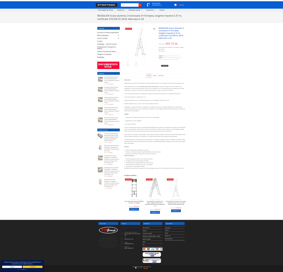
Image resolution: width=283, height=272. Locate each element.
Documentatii (146, 228)
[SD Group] (164, 66)
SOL (144, 244)
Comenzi (167, 230)
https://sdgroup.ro (129, 248)
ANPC (144, 242)
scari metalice (166, 59)
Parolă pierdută (168, 238)
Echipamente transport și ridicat (106, 48)
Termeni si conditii (147, 233)
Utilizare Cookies (147, 239)
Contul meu (149, 10)
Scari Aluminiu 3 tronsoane (174, 55)
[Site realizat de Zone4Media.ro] (138, 268)
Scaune (100, 41)
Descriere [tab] (148, 75)
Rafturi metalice (103, 35)
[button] (154, 29)
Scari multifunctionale (134, 199)
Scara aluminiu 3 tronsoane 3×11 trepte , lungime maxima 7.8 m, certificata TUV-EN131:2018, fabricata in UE (176, 203)
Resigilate (165, 55)
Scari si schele (102, 38)
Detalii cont (167, 235)
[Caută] (140, 5)
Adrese (166, 233)
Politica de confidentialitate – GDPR (151, 236)
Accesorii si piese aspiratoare (108, 33)
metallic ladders (170, 57)
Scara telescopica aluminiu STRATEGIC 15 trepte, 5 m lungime (134, 202)
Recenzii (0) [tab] (161, 75)
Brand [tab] (154, 75)
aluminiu (165, 57)
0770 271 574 (156, 3)
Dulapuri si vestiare (104, 54)
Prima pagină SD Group (105, 10)
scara (175, 57)
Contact (161, 10)
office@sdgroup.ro (157, 5)
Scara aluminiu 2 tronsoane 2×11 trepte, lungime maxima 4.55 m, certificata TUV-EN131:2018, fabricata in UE (155, 204)
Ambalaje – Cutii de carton (107, 44)
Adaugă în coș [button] (134, 209)
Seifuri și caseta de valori (106, 51)
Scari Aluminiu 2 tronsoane (155, 199)
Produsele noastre (134, 10)
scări (178, 57)
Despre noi (120, 10)
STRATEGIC (176, 59)
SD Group (171, 59)
